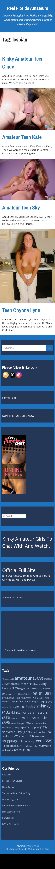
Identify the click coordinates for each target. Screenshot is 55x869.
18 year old (8, 679)
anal (38, 684)
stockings (40, 736)
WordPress (33, 845)
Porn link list (8, 817)
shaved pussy (16, 732)
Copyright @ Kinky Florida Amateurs (20, 650)
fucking (34, 701)
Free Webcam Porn (11, 811)
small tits (26, 736)
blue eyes (38, 688)
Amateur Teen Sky (21, 207)
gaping (46, 701)
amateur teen (23, 684)
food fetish (8, 702)
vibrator (21, 750)
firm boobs (10, 698)
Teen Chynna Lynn (21, 310)
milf (29, 718)
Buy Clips (6, 774)
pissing (18, 728)
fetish (43, 693)
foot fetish (21, 701)
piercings (36, 723)
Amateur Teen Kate (22, 137)
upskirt (6, 750)
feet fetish (26, 694)
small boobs (41, 732)
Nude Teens (8, 787)
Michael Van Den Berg (38, 849)
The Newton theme (15, 849)
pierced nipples (20, 723)
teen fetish (35, 746)
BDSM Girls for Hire (11, 824)
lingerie (16, 718)
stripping (12, 741)
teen (43, 740)
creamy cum (13, 694)
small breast (10, 736)
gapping (6, 707)
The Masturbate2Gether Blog (16, 793)
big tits (25, 688)
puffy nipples (34, 727)
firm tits (43, 697)
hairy (15, 707)
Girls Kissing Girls (10, 799)
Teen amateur (15, 745)
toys (46, 745)
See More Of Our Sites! (13, 597)
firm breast (27, 698)
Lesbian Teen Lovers (12, 780)
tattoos (29, 741)
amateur (29, 678)
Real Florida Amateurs (27, 8)
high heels (30, 706)
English (8, 516)
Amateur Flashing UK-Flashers (16, 805)
